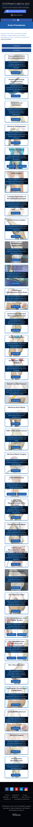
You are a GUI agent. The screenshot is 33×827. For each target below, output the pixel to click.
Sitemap (5, 797)
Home (7, 795)
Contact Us (7, 799)
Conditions (16, 50)
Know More (15, 72)
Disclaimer (15, 795)
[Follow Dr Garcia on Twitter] (11, 789)
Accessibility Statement (21, 799)
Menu (14, 20)
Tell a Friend (25, 797)
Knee (26, 37)
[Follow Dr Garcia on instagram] (26, 789)
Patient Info (20, 37)
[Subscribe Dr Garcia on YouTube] (16, 789)
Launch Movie (21, 166)
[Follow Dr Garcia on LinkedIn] (21, 789)
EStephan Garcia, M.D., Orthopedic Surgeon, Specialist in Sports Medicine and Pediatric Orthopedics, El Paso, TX (14, 35)
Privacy (25, 795)
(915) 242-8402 (18, 15)
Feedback (15, 797)
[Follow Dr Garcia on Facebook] (7, 789)
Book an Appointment (17, 11)
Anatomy (16, 46)
